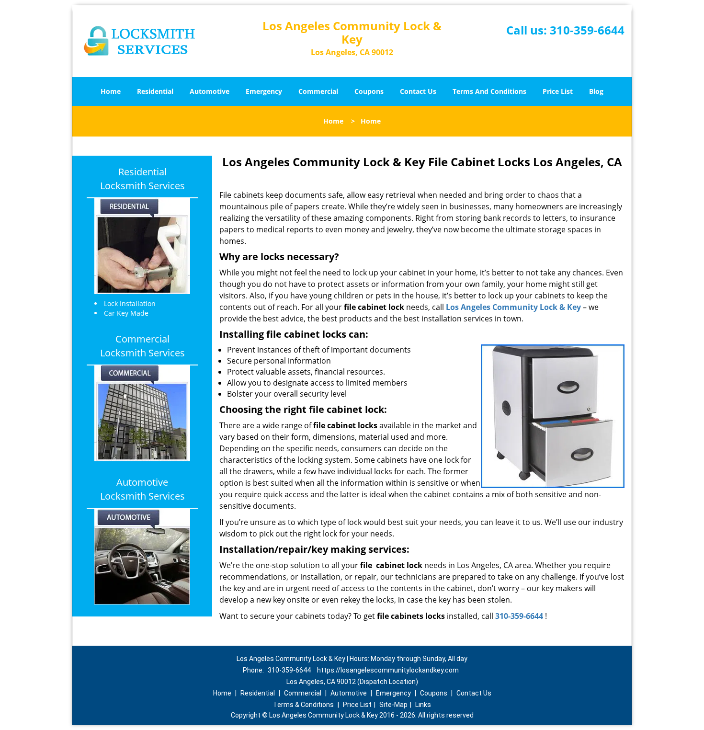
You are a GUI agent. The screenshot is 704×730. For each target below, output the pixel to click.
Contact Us (418, 91)
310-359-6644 (587, 30)
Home (111, 91)
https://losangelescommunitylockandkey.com (388, 670)
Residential (155, 91)
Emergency (264, 91)
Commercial (318, 91)
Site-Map (393, 704)
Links (423, 704)
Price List (558, 91)
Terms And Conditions (489, 91)
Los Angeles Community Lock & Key (513, 307)
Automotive (209, 91)
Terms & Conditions (303, 704)
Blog (596, 91)
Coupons (369, 91)
